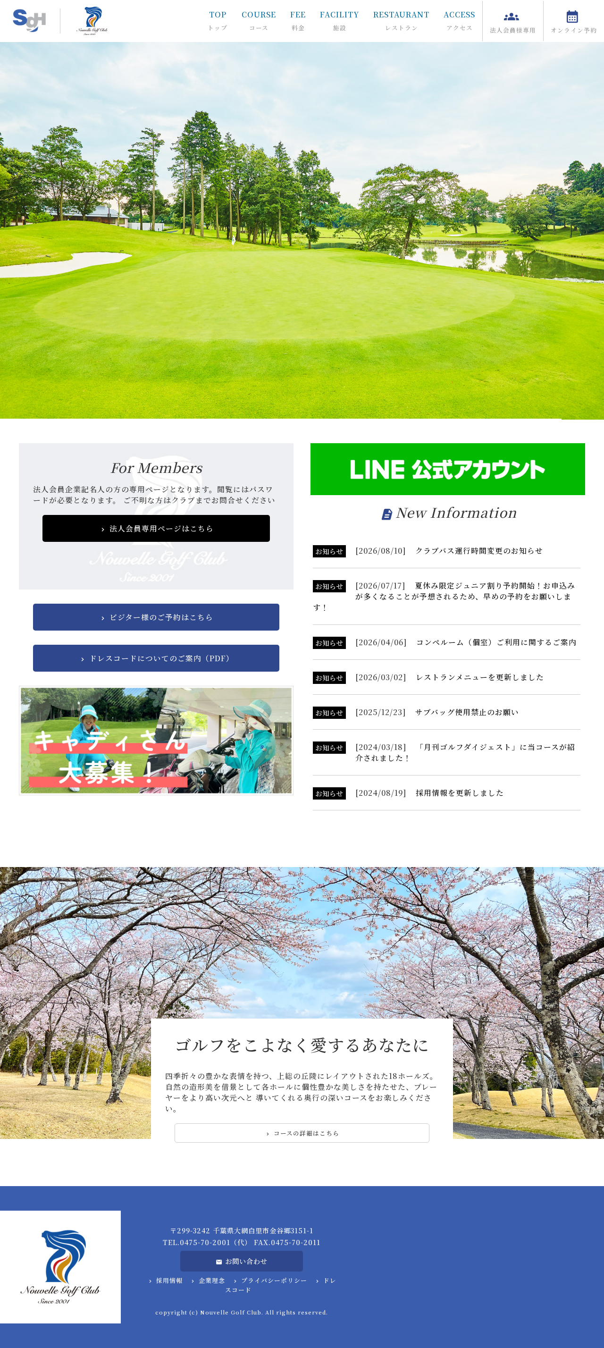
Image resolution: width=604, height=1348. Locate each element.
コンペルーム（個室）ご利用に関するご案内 (496, 642)
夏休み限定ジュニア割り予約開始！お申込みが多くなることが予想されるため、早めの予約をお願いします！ (444, 596)
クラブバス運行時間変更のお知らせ (479, 550)
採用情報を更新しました (460, 792)
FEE (298, 20)
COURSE (259, 20)
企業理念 (212, 1280)
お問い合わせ (246, 1261)
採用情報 (169, 1280)
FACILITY (339, 20)
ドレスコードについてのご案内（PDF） (161, 658)
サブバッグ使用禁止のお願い (467, 712)
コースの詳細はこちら (306, 1133)
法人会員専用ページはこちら (161, 528)
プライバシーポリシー (274, 1280)
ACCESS (459, 20)
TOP (217, 20)
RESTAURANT (401, 20)
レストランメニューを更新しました (480, 677)
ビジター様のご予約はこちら (161, 617)
